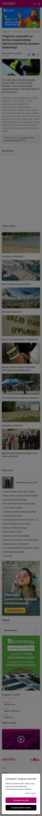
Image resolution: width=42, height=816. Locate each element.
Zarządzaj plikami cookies (21, 808)
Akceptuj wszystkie (21, 800)
